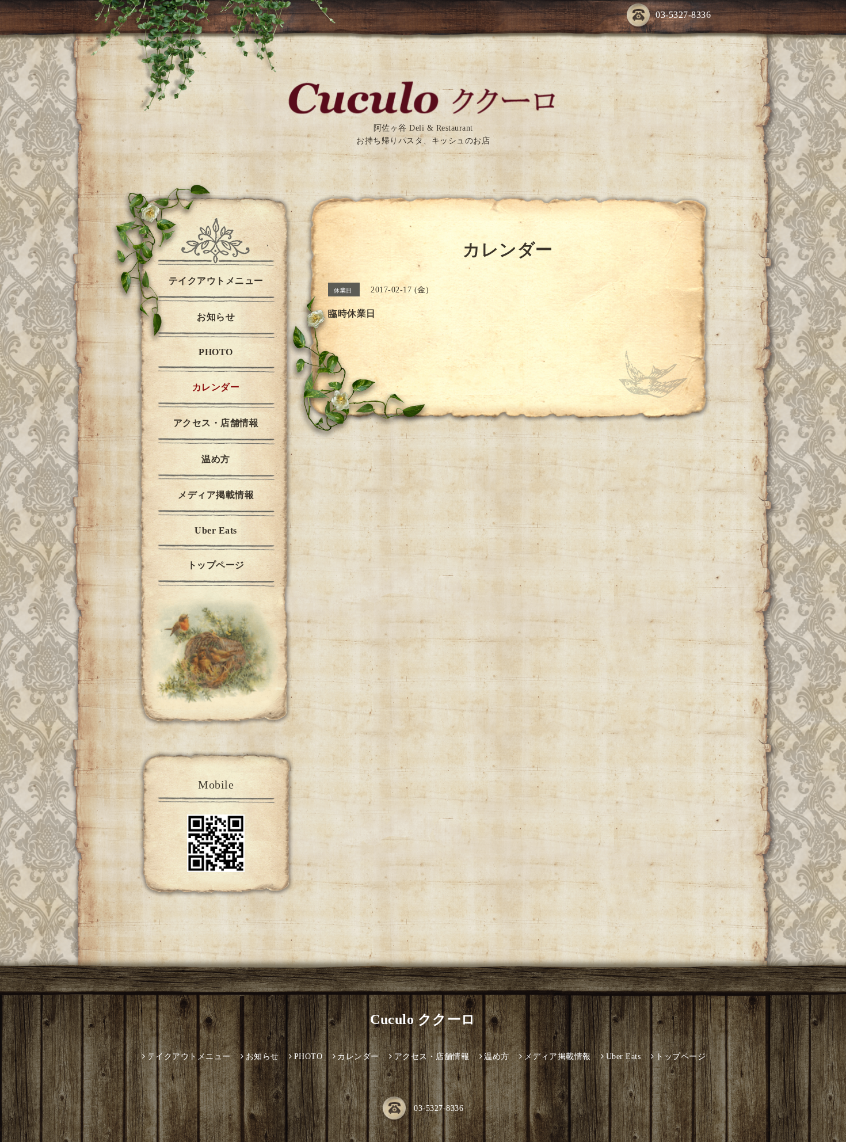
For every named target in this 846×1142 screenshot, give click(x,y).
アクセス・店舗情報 (216, 423)
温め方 (215, 459)
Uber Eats (216, 530)
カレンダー (216, 387)
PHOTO (216, 352)
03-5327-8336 (683, 15)
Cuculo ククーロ (423, 1019)
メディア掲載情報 (216, 495)
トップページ (216, 565)
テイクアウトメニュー (216, 281)
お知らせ (216, 317)
